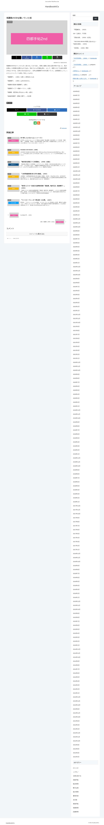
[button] (57, 57)
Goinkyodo (93, 58)
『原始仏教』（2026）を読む (82, 37)
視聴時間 (10, 102)
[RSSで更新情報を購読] (38, 122)
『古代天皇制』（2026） (80, 58)
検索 (74, 15)
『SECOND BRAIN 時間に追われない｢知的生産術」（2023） (84, 43)
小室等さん (76, 71)
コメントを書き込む (37, 234)
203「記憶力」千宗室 (79, 33)
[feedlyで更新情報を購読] (35, 122)
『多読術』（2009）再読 (80, 48)
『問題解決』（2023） (80, 29)
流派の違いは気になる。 (80, 78)
